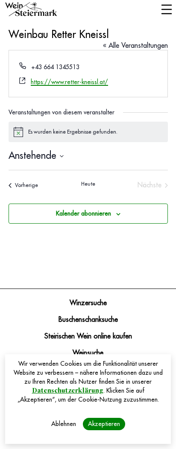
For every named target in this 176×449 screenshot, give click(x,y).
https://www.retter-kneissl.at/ (69, 82)
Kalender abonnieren (83, 213)
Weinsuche (88, 353)
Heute (88, 184)
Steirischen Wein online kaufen (88, 336)
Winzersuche (88, 303)
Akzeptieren (104, 424)
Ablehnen (63, 424)
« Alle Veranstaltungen (135, 45)
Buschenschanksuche (88, 319)
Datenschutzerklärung (67, 390)
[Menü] (166, 10)
